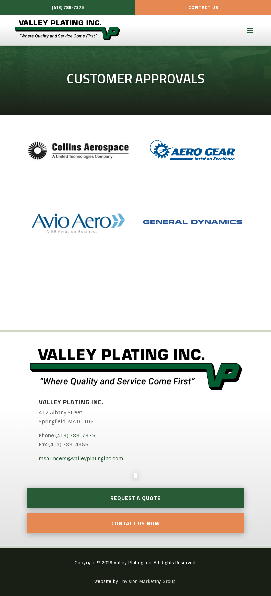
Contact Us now (135, 523)
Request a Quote (135, 498)
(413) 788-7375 (68, 7)
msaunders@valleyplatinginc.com (81, 458)
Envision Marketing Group (147, 581)
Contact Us (203, 7)
